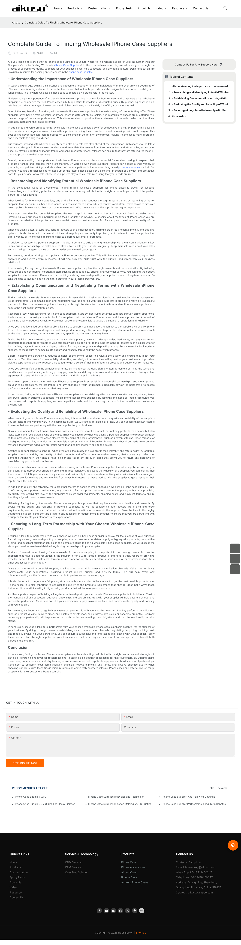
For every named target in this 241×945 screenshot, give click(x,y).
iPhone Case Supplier (67, 65)
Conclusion (179, 116)
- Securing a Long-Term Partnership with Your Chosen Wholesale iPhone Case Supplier (201, 110)
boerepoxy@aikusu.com (200, 867)
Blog (212, 788)
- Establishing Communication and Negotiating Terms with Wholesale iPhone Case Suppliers (201, 98)
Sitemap (141, 932)
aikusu (16, 22)
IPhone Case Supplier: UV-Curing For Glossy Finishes (45, 803)
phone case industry (80, 71)
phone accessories (129, 167)
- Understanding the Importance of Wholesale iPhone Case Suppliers (201, 86)
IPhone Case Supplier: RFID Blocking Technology (116, 796)
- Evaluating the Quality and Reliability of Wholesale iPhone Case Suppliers (201, 104)
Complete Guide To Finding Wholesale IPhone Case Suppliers (63, 22)
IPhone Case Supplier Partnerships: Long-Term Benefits (194, 803)
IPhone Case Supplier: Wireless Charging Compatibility (31, 796)
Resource (222, 788)
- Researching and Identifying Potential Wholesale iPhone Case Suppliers (201, 92)
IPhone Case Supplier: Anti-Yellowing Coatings (188, 796)
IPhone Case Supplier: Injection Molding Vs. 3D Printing (120, 803)
